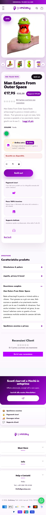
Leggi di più (28, 121)
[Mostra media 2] (19, 64)
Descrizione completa (12, 286)
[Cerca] (37, 8)
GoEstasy (11, 500)
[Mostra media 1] (10, 64)
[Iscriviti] (23, 398)
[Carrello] (42, 8)
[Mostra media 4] (39, 64)
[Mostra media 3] (29, 64)
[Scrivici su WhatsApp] (41, 501)
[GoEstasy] (21, 8)
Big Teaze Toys (12, 77)
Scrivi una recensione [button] (23, 354)
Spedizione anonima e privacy (16, 326)
